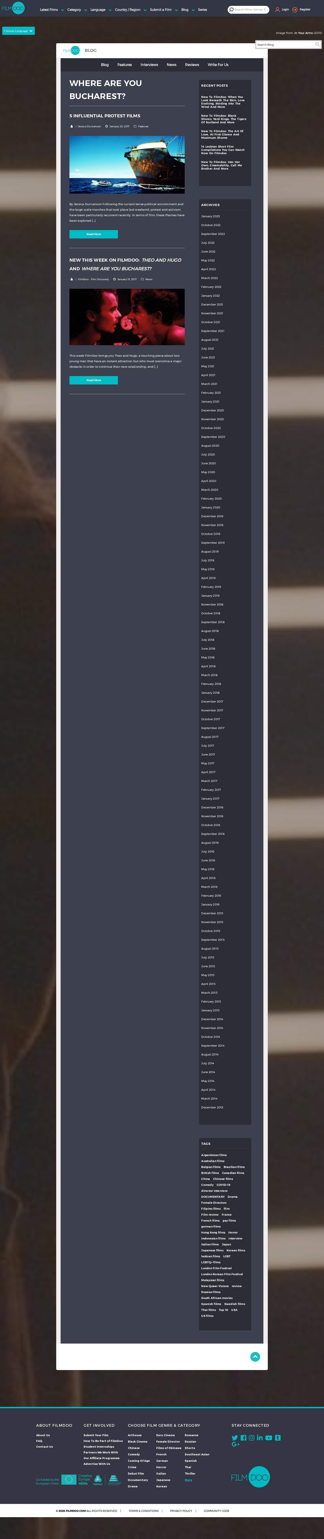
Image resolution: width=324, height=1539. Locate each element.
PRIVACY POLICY (181, 1511)
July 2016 (207, 851)
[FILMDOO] (250, 1477)
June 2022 (208, 251)
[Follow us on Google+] (236, 1445)
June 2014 (208, 1072)
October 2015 (210, 931)
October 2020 (211, 428)
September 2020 (213, 437)
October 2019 (210, 534)
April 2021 (208, 375)
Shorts (190, 1447)
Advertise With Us (97, 1463)
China (205, 1179)
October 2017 (210, 719)
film (227, 1208)
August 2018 (210, 631)
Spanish (191, 1460)
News (171, 64)
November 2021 (212, 313)
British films (210, 1173)
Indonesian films (213, 1238)
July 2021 (207, 348)
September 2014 (212, 1045)
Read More (94, 234)
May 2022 (208, 260)
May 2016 (207, 869)
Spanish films (211, 1304)
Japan (226, 1244)
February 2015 (211, 1001)
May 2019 (207, 569)
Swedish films (234, 1304)
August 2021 (209, 339)
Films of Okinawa (168, 1447)
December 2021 (212, 304)
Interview (235, 1238)
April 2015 (208, 984)
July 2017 (207, 745)
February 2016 (211, 895)
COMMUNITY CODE (216, 1511)
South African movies (217, 1298)
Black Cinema (137, 1441)
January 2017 (210, 798)
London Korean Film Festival (222, 1274)
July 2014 (207, 1063)
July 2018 (207, 639)
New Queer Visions (215, 1286)
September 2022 (213, 234)
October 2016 (210, 825)
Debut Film (136, 1473)
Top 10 (223, 1310)
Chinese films (223, 1179)
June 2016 (208, 860)
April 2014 (208, 1089)
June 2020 (208, 463)
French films (210, 1220)
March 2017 (209, 781)
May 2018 (207, 657)
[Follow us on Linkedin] (260, 1439)
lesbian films (210, 1256)
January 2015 (210, 1010)
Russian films (210, 1292)
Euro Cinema (165, 1435)
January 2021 (210, 401)
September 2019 (213, 542)
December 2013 (212, 1107)
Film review (210, 1214)
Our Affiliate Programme (102, 1458)
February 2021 (211, 392)
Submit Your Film (96, 1435)
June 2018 (208, 648)
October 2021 (210, 322)
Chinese (134, 1447)
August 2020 (210, 445)
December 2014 (212, 1019)
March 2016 (209, 887)
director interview (214, 1190)
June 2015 (208, 966)
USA (234, 1310)
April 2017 (208, 772)
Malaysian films (212, 1280)
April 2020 (208, 481)
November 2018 (212, 604)
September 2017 (212, 728)
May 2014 (207, 1081)
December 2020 (212, 410)
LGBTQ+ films (210, 1262)
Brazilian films (234, 1167)
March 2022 (209, 278)
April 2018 (208, 666)
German (162, 1460)
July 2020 (208, 454)
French (161, 1454)
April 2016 (208, 878)
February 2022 (211, 287)
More (188, 1479)
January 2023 (210, 216)
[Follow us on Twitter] (235, 1439)
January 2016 (210, 904)
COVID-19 (223, 1185)
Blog (105, 64)
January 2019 (210, 595)
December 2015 (212, 913)
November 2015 (212, 922)
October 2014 (210, 1036)
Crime (132, 1467)
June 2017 (208, 754)
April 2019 (208, 578)
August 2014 (209, 1054)
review (237, 1286)
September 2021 (212, 331)
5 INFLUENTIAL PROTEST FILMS (104, 115)
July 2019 (207, 560)
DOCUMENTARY (213, 1196)
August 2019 (210, 551)
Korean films (236, 1250)
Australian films (212, 1161)
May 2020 (208, 472)
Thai (188, 1467)
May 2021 (207, 366)
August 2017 (209, 737)
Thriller (190, 1473)
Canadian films (233, 1173)
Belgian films (210, 1167)
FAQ (39, 1440)
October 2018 (210, 613)
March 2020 (209, 489)
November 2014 (212, 1028)
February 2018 (211, 684)
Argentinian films (214, 1155)
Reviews (192, 64)
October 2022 (210, 225)
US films (207, 1316)
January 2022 (210, 295)
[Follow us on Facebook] (243, 1439)
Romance (191, 1435)
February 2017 (211, 789)
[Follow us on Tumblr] (278, 1439)
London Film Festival (216, 1268)
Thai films (208, 1310)
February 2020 (211, 498)
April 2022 (208, 269)
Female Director (168, 1441)
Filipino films (211, 1208)
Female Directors (213, 1202)
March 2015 (209, 992)
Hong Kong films (213, 1232)
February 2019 (211, 587)
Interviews (149, 64)
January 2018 (210, 692)
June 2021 (208, 357)
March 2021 (209, 384)
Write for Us (218, 64)
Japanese (163, 1479)
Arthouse (135, 1435)
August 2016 (210, 842)
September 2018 (213, 622)
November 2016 (212, 816)
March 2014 (209, 1098)
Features (124, 64)
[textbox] (252, 9)
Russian (190, 1441)
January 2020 (210, 507)
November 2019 (212, 525)
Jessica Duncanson (89, 126)
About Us (43, 1435)
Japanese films (212, 1250)
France (227, 1214)
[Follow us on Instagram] (251, 1439)
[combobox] (252, 9)
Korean (161, 1486)
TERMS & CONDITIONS (143, 1511)
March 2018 (209, 675)
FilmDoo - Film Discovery (93, 279)
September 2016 (213, 834)
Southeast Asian (197, 1454)
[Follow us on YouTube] (268, 1439)
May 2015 (207, 975)
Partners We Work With (101, 1452)
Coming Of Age (139, 1460)
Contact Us (44, 1446)
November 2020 (212, 419)
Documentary (138, 1479)
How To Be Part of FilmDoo (103, 1440)
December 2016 (212, 807)
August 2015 (210, 948)
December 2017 (212, 701)
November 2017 (212, 710)
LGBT (227, 1256)
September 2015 (213, 939)
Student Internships (99, 1446)
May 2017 (207, 763)
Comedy (207, 1185)
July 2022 (207, 242)
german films (211, 1226)
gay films (229, 1220)
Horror (233, 1232)
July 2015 (207, 957)
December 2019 (212, 516)
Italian (161, 1473)
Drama (233, 1196)
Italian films (210, 1244)
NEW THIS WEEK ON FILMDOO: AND (125, 264)
